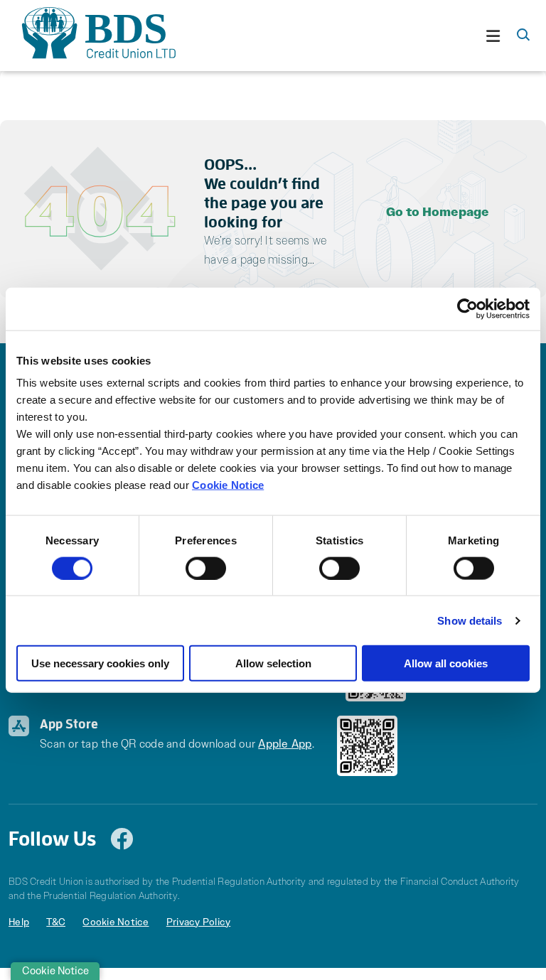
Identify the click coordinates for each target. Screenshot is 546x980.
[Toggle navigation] (351, 35)
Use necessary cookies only (100, 663)
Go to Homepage (437, 212)
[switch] (206, 567)
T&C (55, 922)
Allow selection (273, 663)
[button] (523, 35)
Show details (469, 620)
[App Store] (367, 744)
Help (19, 922)
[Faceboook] (125, 838)
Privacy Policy (198, 922)
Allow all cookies (446, 663)
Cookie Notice (228, 485)
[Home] (87, 35)
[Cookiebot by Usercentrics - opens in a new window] (467, 308)
